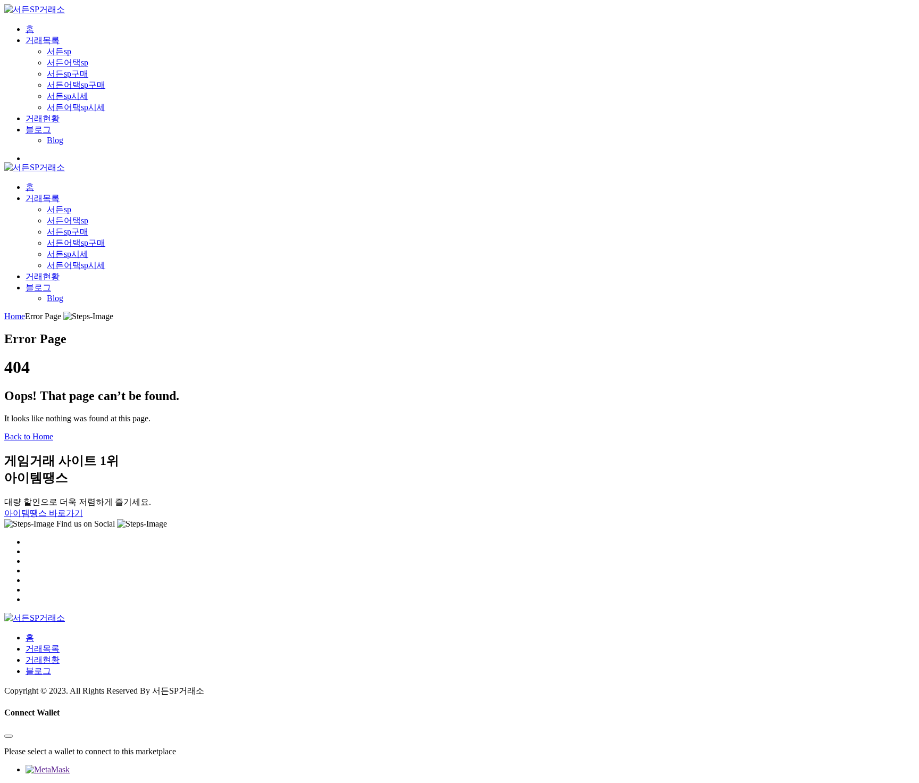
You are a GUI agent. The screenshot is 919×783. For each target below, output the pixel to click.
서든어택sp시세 (76, 107)
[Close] (8, 736)
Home (14, 316)
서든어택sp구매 (76, 84)
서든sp (59, 51)
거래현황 (43, 118)
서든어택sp (67, 62)
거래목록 (43, 40)
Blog (55, 140)
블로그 (38, 129)
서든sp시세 (67, 96)
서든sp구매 (67, 73)
